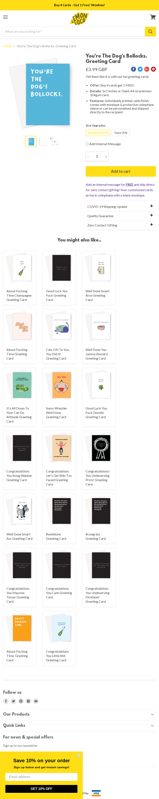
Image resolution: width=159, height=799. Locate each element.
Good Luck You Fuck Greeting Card (56, 295)
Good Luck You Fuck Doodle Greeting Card (96, 412)
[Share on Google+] (146, 69)
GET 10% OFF (41, 789)
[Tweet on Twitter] (140, 69)
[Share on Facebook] (133, 69)
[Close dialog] (79, 755)
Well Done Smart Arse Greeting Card (98, 295)
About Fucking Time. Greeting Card (17, 655)
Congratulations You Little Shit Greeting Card (57, 655)
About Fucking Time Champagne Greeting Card (18, 295)
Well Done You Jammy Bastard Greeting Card (97, 354)
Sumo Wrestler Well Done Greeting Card (56, 412)
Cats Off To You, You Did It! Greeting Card (57, 354)
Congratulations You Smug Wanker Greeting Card (19, 475)
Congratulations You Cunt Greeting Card (59, 592)
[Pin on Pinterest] (153, 69)
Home (7, 46)
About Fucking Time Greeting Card (17, 354)
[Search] (150, 31)
